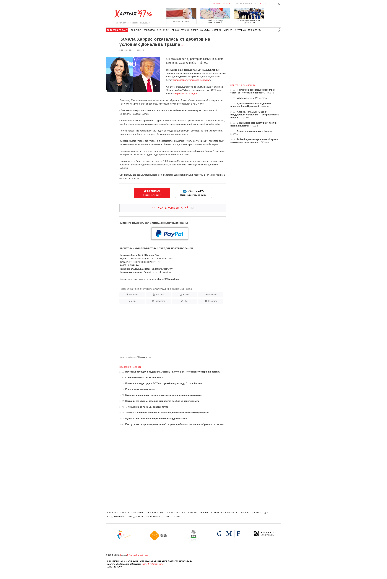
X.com (186, 294)
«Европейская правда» (185, 93)
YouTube (160, 294)
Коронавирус (153, 517)
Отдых (265, 513)
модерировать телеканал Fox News (191, 80)
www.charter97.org (139, 555)
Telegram (212, 301)
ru (260, 4)
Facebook (134, 294)
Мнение (228, 30)
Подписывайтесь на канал (193, 193)
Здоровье (246, 513)
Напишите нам (144, 357)
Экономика (163, 30)
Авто (256, 513)
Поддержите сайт (152, 193)
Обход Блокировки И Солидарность (124, 517)
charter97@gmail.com (152, 564)
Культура (205, 30)
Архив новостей (244, 4)
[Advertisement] (166, 331)
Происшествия (180, 30)
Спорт (194, 30)
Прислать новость (221, 4)
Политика (136, 30)
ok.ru (133, 301)
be (256, 4)
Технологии (255, 30)
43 (182, 45)
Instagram (160, 301)
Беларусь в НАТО (172, 517)
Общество (149, 30)
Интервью (240, 30)
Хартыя (133, 14)
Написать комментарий (173, 207)
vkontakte (212, 294)
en (265, 4)
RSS (186, 301)
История (216, 30)
